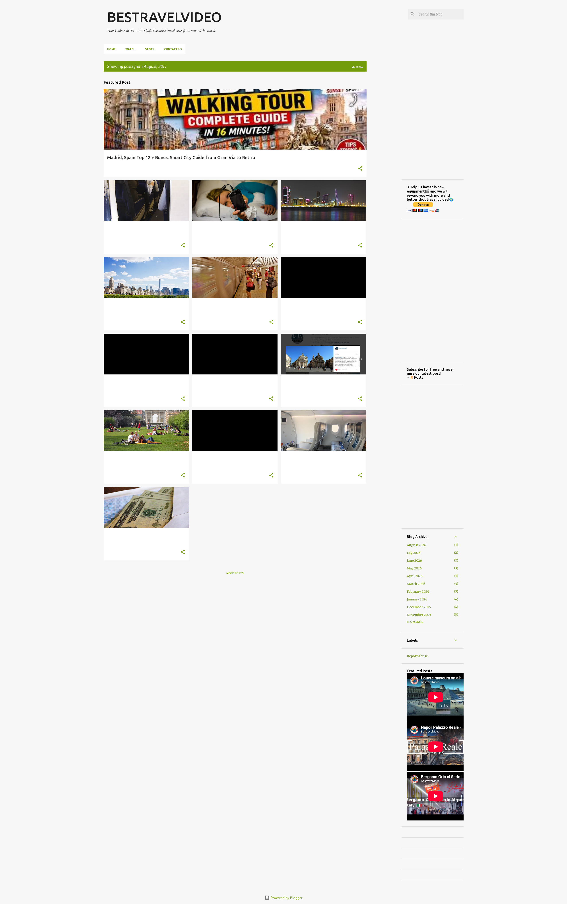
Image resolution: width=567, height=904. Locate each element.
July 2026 (414, 553)
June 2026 (414, 561)
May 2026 (414, 568)
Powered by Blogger (286, 898)
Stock (149, 49)
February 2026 (418, 592)
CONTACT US (173, 49)
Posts (418, 377)
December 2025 (419, 607)
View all (357, 66)
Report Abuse (417, 656)
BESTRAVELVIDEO (164, 17)
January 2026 (417, 599)
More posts (235, 573)
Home (111, 49)
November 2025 (419, 615)
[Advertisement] (384, 141)
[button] (360, 169)
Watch (130, 49)
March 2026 (416, 584)
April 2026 (415, 576)
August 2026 (416, 545)
